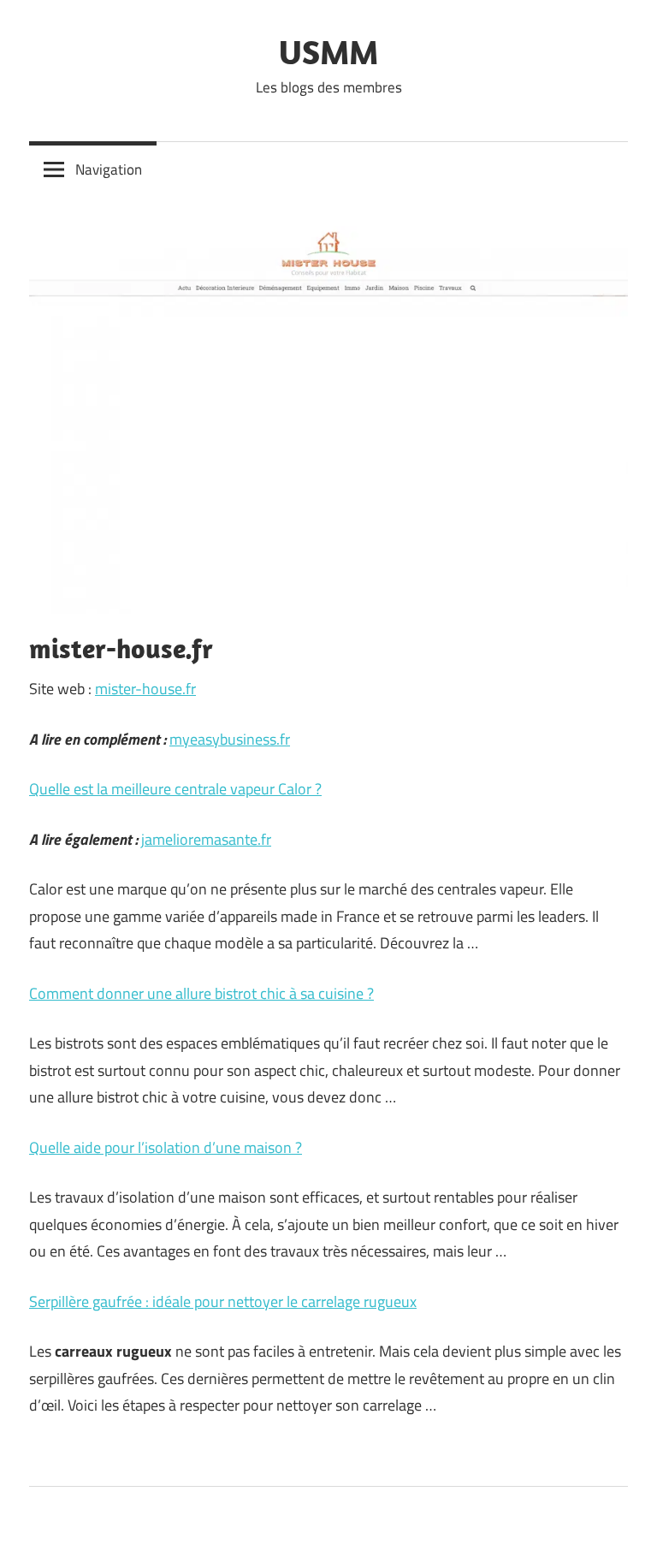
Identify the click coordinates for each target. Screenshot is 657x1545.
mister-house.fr (145, 688)
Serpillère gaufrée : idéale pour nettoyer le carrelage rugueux (223, 1301)
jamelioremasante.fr (206, 839)
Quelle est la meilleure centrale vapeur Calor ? (175, 788)
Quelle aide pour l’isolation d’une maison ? (165, 1147)
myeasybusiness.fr (229, 739)
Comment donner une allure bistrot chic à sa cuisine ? (201, 993)
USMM (328, 51)
